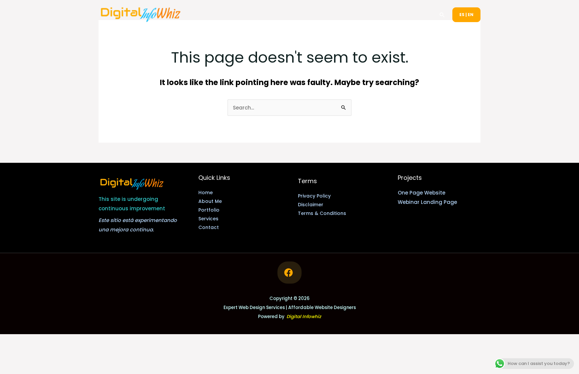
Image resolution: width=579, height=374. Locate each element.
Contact (416, 14)
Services (376, 14)
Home (278, 14)
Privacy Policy (314, 196)
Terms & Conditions (322, 213)
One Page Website (421, 192)
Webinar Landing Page (427, 202)
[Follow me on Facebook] (289, 272)
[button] (442, 14)
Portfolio (343, 14)
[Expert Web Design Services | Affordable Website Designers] (141, 14)
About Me (309, 14)
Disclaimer (310, 204)
